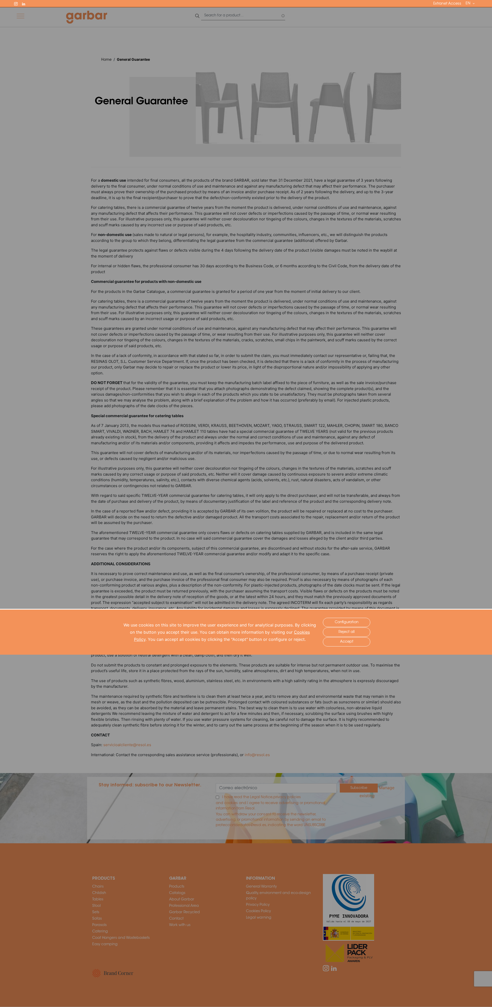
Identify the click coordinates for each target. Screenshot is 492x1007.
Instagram (18, 3)
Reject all (347, 632)
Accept (346, 642)
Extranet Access (447, 4)
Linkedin (26, 3)
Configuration (346, 622)
